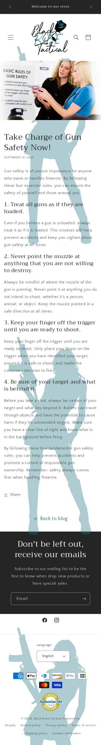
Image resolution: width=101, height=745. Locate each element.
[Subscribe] (84, 598)
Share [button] (15, 495)
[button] (11, 37)
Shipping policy (36, 733)
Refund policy (31, 725)
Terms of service (84, 725)
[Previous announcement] (10, 7)
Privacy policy (56, 725)
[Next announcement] (91, 7)
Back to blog (53, 518)
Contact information (67, 733)
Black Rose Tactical (48, 718)
